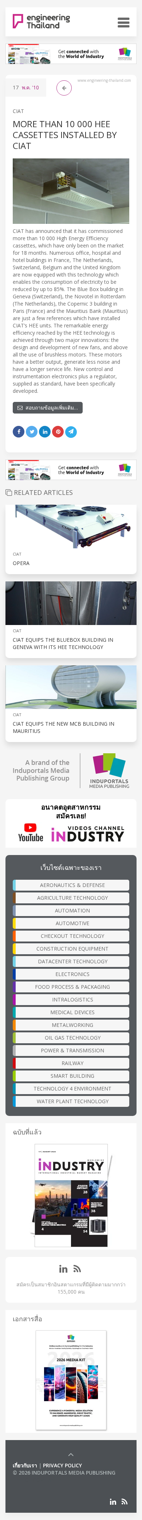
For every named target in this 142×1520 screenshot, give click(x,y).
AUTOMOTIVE (72, 923)
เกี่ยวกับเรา (25, 1465)
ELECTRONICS (72, 974)
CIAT (18, 111)
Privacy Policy (62, 1465)
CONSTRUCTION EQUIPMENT (72, 948)
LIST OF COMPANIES (37, 1479)
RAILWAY (72, 1063)
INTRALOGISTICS (72, 999)
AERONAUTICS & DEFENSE (72, 885)
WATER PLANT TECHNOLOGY (73, 1101)
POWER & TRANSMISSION (72, 1050)
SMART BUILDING (72, 1075)
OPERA (21, 563)
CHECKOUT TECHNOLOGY (72, 935)
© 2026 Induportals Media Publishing (64, 1472)
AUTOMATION (72, 910)
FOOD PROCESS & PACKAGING (72, 986)
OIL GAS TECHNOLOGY (72, 1037)
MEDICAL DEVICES (72, 1012)
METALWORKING (72, 1024)
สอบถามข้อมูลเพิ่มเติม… (50, 407)
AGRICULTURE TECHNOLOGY (72, 897)
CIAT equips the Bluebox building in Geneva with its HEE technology (63, 643)
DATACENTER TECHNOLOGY (72, 961)
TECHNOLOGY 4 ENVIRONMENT (72, 1088)
